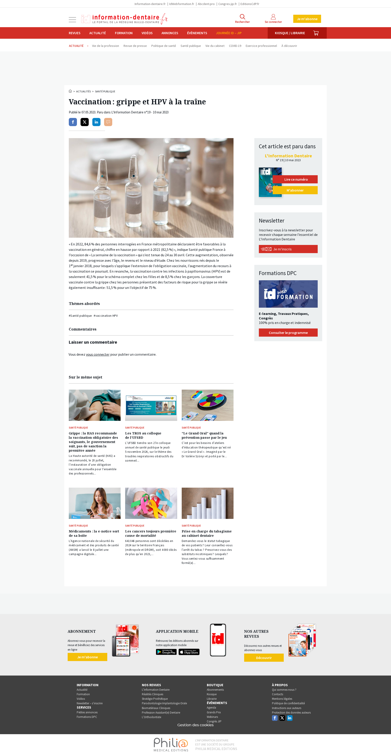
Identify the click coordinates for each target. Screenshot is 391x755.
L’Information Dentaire (155, 690)
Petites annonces (87, 712)
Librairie (212, 699)
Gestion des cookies (195, 725)
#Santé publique (80, 316)
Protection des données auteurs (291, 712)
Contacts (277, 694)
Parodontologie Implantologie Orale (164, 703)
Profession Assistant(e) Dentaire (161, 712)
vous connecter (98, 354)
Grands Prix (214, 712)
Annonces (170, 33)
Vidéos (147, 33)
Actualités (83, 91)
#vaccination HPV (106, 316)
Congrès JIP (214, 721)
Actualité (97, 33)
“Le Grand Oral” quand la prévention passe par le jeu (204, 435)
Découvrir (264, 657)
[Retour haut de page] (382, 743)
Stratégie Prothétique (155, 699)
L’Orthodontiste (151, 717)
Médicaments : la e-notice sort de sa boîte (94, 533)
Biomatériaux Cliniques (156, 708)
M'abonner (295, 190)
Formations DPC (87, 717)
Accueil (70, 91)
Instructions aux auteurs (286, 708)
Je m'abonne (307, 19)
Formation (124, 33)
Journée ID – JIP (229, 33)
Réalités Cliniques (152, 694)
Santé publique (105, 91)
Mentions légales (282, 699)
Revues (74, 33)
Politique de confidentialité (288, 703)
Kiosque (212, 694)
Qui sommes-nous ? (284, 690)
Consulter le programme (288, 332)
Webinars (212, 717)
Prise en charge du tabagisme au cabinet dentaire (207, 533)
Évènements (197, 33)
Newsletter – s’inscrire (90, 703)
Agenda (211, 707)
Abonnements (215, 690)
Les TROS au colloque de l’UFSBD (143, 435)
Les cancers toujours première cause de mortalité (150, 533)
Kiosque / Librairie (290, 33)
